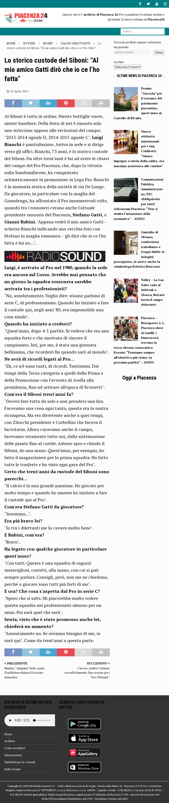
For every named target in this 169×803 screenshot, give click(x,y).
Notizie (29, 43)
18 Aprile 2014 (19, 91)
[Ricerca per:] (143, 31)
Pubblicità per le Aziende (20, 762)
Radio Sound (12, 769)
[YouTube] (157, 4)
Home (8, 734)
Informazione (13, 755)
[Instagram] (165, 4)
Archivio (9, 741)
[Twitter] (148, 4)
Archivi (118, 62)
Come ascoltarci (14, 748)
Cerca (159, 52)
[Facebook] (140, 4)
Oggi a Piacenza (139, 378)
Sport (48, 43)
